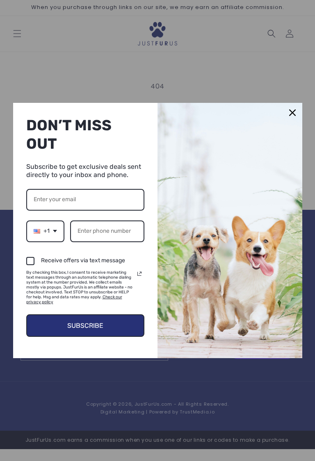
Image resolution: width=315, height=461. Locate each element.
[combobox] (45, 231)
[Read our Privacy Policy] (139, 274)
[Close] (292, 113)
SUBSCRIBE (85, 325)
